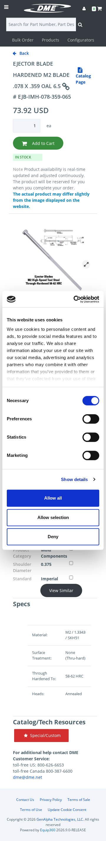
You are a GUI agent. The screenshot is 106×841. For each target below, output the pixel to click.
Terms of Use (31, 809)
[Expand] (86, 264)
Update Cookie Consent (67, 809)
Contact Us (25, 799)
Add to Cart (42, 143)
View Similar (61, 590)
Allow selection (53, 517)
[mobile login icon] (84, 8)
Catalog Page (83, 79)
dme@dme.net (27, 777)
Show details (74, 479)
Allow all (53, 497)
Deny (53, 536)
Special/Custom (44, 735)
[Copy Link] (65, 87)
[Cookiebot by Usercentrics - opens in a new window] (74, 299)
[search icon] (80, 24)
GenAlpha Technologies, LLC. (60, 819)
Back (23, 53)
